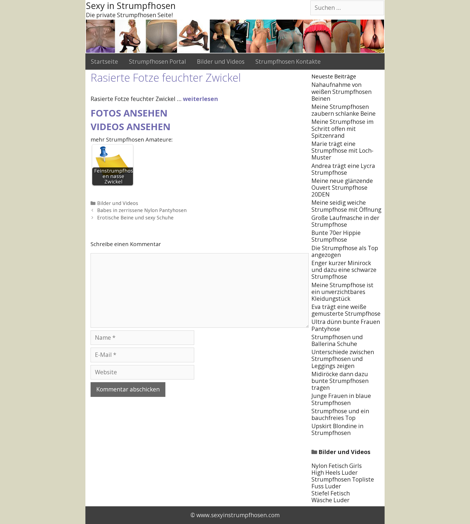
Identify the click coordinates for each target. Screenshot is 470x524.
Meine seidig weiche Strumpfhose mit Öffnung (346, 206)
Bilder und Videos (221, 61)
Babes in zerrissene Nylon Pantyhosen (142, 210)
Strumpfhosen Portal (157, 61)
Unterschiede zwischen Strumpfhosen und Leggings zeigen (342, 358)
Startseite (104, 61)
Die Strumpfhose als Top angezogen (344, 251)
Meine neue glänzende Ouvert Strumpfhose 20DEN (342, 187)
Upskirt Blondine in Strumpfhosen (337, 429)
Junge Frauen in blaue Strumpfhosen (341, 399)
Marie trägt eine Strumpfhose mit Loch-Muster (342, 150)
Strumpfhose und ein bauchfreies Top (340, 414)
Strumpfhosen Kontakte (288, 61)
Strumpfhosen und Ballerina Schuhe (337, 340)
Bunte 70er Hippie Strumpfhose (336, 236)
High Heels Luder (334, 472)
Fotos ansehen (129, 113)
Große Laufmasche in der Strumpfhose (345, 221)
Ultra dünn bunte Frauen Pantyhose (345, 325)
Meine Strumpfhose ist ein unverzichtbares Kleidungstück (342, 291)
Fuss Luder (326, 486)
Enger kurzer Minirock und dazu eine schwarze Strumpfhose (343, 269)
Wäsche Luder (330, 500)
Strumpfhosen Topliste (342, 479)
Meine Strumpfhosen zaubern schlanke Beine (343, 110)
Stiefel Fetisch (330, 493)
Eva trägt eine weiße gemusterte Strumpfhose (346, 310)
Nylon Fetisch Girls (336, 466)
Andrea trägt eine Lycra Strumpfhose (343, 169)
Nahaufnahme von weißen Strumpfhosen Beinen (341, 91)
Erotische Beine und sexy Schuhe (135, 217)
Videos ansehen (131, 126)
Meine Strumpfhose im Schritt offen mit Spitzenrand (342, 128)
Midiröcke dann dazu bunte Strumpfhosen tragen (340, 380)
